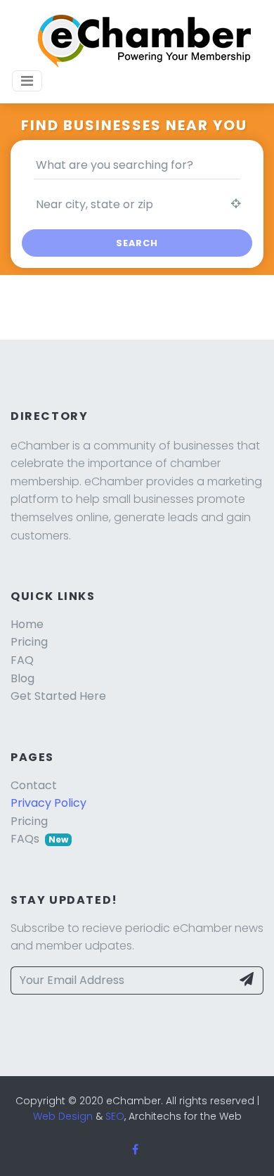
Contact (34, 785)
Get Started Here (58, 696)
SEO (114, 1116)
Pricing (29, 642)
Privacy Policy (48, 803)
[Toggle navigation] (27, 80)
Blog (22, 678)
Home (27, 624)
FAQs (39, 839)
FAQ (22, 660)
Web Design (63, 1116)
